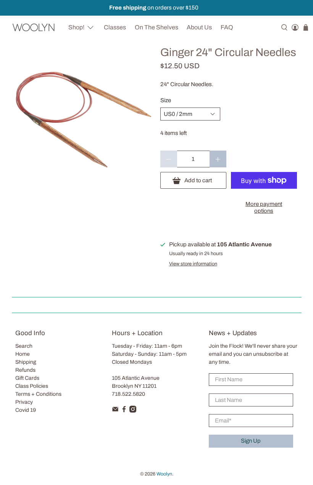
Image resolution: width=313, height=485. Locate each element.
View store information (193, 264)
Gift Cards (27, 378)
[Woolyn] (34, 27)
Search (23, 346)
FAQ (227, 27)
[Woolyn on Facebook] (124, 411)
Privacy (24, 402)
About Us (199, 27)
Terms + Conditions (38, 394)
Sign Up (251, 441)
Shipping (25, 362)
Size (165, 100)
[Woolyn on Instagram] (132, 411)
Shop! (76, 27)
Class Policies (31, 386)
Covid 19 (25, 410)
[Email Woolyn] (115, 411)
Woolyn (164, 474)
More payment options (263, 207)
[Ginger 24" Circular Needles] (82, 117)
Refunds (25, 370)
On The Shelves (156, 27)
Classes (115, 27)
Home (22, 354)
